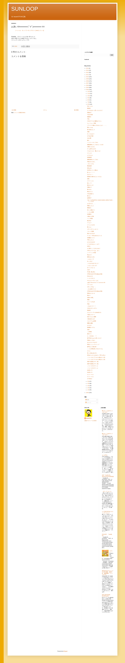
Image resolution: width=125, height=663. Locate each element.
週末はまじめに (91, 257)
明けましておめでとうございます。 (107, 434)
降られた (89, 189)
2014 (87, 68)
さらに (89, 351)
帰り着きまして (91, 129)
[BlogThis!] (24, 46)
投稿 (88, 399)
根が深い (89, 220)
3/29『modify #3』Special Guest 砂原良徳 (108, 476)
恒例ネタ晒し (90, 297)
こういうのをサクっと (92, 366)
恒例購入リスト (91, 237)
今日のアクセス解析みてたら (94, 121)
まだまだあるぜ (91, 242)
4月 (88, 383)
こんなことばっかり (92, 265)
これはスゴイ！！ (91, 306)
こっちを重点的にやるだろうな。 (95, 348)
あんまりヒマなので (92, 342)
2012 (87, 72)
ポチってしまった (107, 491)
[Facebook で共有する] (27, 46)
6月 (88, 104)
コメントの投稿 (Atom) (19, 112)
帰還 (88, 299)
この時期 (89, 331)
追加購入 (89, 214)
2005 (87, 87)
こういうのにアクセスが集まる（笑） (96, 357)
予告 (88, 119)
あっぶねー (90, 261)
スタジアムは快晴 (91, 321)
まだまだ (89, 325)
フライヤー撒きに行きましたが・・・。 (97, 125)
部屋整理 (89, 157)
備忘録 (89, 108)
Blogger (65, 651)
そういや (89, 153)
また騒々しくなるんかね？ (93, 248)
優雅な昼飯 (90, 323)
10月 (88, 95)
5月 (88, 381)
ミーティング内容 (91, 252)
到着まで (89, 187)
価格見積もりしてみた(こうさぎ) (95, 144)
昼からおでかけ (91, 233)
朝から (89, 295)
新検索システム (91, 327)
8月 (88, 100)
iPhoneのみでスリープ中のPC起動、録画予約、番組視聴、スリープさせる (107, 572)
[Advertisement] (45, 103)
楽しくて (89, 183)
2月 (88, 387)
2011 (87, 74)
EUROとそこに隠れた (92, 170)
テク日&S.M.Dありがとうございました (107, 512)
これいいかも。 (91, 163)
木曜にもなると (91, 146)
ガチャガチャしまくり (92, 229)
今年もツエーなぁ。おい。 (93, 250)
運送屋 (89, 310)
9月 (88, 98)
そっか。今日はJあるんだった (94, 235)
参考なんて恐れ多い (92, 346)
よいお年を (104, 455)
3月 (88, 385)
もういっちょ (90, 374)
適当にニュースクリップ (93, 344)
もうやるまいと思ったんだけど (95, 110)
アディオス (90, 284)
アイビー (89, 222)
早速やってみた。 (91, 340)
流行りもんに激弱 (91, 316)
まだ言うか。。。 (91, 203)
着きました (90, 191)
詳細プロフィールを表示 (90, 420)
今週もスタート (91, 314)
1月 (88, 390)
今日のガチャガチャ (92, 308)
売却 (88, 329)
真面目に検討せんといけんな (94, 176)
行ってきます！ (91, 134)
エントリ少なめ (91, 301)
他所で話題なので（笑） (93, 361)
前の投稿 (76, 110)
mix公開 (89, 138)
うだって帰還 (90, 231)
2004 (87, 89)
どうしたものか (91, 225)
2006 (87, 85)
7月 (88, 102)
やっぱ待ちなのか (91, 148)
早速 (88, 304)
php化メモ (89, 370)
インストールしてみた (92, 142)
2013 (87, 70)
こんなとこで (90, 259)
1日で (88, 269)
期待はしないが (91, 293)
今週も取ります (91, 319)
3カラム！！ (90, 174)
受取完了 (89, 112)
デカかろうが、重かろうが (93, 151)
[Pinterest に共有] (29, 46)
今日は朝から (90, 193)
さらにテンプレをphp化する (94, 312)
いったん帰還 (90, 212)
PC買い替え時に (91, 272)
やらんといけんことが (92, 280)
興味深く (89, 207)
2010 (87, 76)
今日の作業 (90, 114)
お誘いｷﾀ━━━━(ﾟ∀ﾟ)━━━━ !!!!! (96, 282)
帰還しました (90, 205)
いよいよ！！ (111, 551)
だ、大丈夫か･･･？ (92, 336)
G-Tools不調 (90, 136)
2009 (87, 79)
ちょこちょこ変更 (91, 123)
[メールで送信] (22, 46)
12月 (88, 91)
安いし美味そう (91, 210)
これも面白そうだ (91, 289)
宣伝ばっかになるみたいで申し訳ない (96, 355)
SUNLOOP (24, 9)
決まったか (90, 106)
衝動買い (89, 116)
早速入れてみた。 (91, 161)
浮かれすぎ (90, 276)
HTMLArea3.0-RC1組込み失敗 (94, 274)
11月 (88, 93)
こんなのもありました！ (93, 263)
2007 (87, 83)
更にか (89, 195)
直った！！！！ (91, 172)
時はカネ (89, 254)
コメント (89, 402)
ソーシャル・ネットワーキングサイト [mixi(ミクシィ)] (29, 30)
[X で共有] (25, 46)
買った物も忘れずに (92, 353)
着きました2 (90, 185)
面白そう (89, 333)
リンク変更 (90, 218)
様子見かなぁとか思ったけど (94, 338)
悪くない (89, 227)
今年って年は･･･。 (92, 287)
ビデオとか (90, 155)
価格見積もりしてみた (92, 159)
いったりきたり (91, 278)
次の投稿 (14, 110)
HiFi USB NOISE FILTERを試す (106, 595)
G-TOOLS (89, 378)
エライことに (90, 181)
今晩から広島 (90, 216)
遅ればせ (89, 168)
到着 (88, 131)
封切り (89, 246)
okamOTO (89, 418)
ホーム (45, 110)
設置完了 (89, 198)
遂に (88, 140)
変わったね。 (90, 127)
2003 (87, 392)
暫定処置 (89, 166)
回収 (88, 178)
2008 (87, 81)
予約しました (90, 240)
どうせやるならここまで (93, 244)
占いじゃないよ (91, 267)
